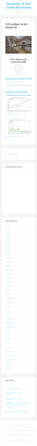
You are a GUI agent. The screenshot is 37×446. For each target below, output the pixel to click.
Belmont (7, 233)
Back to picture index (11, 54)
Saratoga (8, 351)
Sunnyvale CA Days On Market (14, 136)
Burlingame (8, 241)
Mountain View (9, 302)
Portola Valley (9, 319)
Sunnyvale (8, 359)
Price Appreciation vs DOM (13, 399)
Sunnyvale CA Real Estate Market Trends (17, 434)
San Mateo (8, 343)
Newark (7, 306)
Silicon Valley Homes (8, 440)
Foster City (8, 261)
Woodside (8, 368)
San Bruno (8, 331)
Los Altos (8, 274)
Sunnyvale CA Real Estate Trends (18, 95)
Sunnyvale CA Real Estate (16, 92)
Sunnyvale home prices (12, 114)
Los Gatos (8, 282)
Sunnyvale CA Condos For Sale (14, 82)
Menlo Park (8, 286)
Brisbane (8, 237)
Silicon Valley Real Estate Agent (14, 427)
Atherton (8, 229)
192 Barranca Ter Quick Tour (13, 388)
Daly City (8, 253)
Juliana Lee (14, 425)
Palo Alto (8, 314)
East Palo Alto (9, 257)
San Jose (8, 339)
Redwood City (9, 323)
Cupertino (8, 249)
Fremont (8, 266)
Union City (8, 363)
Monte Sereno (9, 298)
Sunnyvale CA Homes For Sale (18, 78)
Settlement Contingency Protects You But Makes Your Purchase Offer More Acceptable (17, 405)
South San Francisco (11, 355)
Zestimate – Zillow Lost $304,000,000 (16, 411)
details (18, 74)
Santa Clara (8, 347)
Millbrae (7, 290)
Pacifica (7, 310)
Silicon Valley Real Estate (22, 440)
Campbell (8, 245)
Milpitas (7, 294)
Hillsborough (9, 270)
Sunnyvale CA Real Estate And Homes (18, 5)
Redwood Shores (10, 327)
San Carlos (8, 335)
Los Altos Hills (9, 278)
